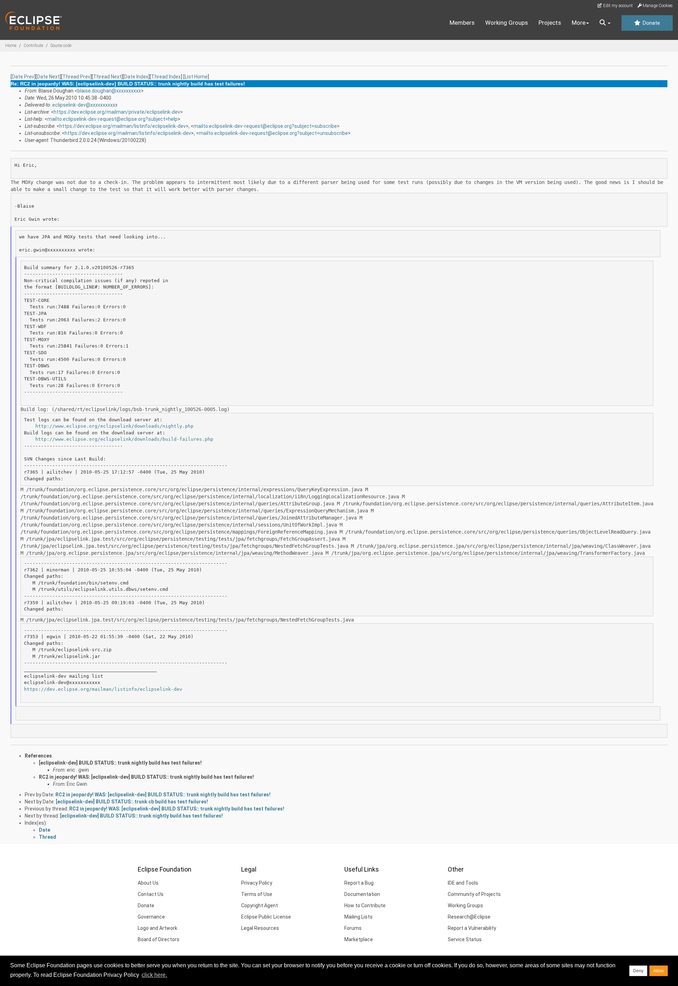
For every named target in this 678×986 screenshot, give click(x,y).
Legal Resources (260, 928)
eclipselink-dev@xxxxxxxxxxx (85, 105)
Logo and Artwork (157, 928)
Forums (353, 928)
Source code (60, 45)
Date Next (48, 76)
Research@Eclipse (469, 917)
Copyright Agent (259, 905)
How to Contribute (365, 905)
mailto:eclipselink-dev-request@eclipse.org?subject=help (112, 119)
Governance (151, 917)
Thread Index (166, 76)
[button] (605, 23)
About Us (148, 883)
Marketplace (358, 939)
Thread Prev (76, 76)
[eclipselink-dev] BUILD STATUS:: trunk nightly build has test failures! (120, 763)
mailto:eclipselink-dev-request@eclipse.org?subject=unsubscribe (273, 133)
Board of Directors (158, 939)
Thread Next (107, 76)
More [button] (578, 22)
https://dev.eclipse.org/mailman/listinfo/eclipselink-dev (122, 126)
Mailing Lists (358, 917)
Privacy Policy (256, 883)
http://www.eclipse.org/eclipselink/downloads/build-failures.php (124, 439)
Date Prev (23, 76)
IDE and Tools (463, 883)
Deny (638, 970)
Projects (550, 22)
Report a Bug (359, 883)
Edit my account (617, 5)
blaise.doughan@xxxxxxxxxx (109, 91)
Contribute (33, 45)
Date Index (136, 76)
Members (462, 22)
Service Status (465, 939)
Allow (658, 970)
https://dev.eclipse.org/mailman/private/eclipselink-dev (117, 112)
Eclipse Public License (266, 917)
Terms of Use (256, 894)
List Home (196, 76)
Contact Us (150, 894)
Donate (650, 23)
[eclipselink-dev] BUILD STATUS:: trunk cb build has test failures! (132, 801)
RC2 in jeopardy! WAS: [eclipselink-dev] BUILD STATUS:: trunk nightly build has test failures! (146, 777)
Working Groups (506, 22)
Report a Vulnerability (472, 928)
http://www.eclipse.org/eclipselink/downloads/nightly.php (114, 426)
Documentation (362, 894)
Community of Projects (474, 894)
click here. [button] (154, 975)
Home (10, 45)
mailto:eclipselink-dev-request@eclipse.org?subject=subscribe (265, 126)
